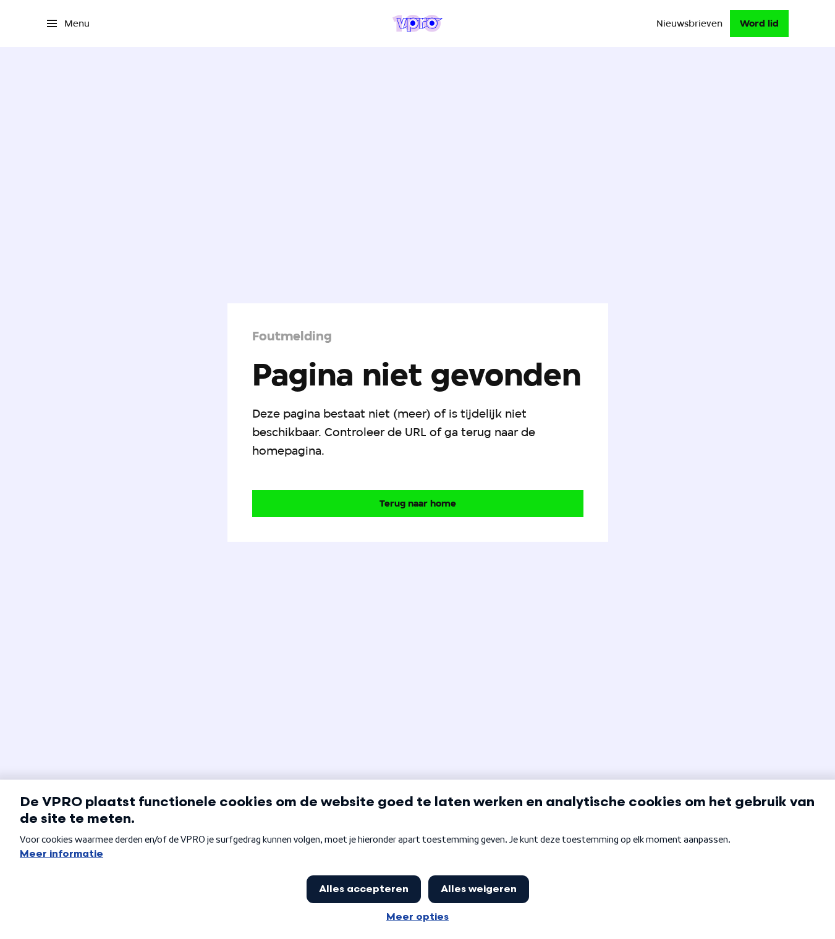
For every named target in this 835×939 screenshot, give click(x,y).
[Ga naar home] (417, 23)
